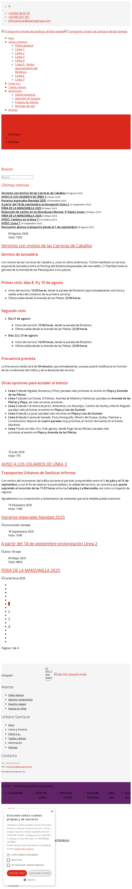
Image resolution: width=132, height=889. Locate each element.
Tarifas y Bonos (17, 87)
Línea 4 (19, 61)
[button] (29, 879)
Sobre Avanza (16, 695)
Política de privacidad (92, 795)
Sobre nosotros (25, 95)
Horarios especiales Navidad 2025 (33, 517)
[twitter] (9, 7)
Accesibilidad (15, 792)
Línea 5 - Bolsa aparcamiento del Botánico (26, 68)
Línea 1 (19, 49)
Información (15, 91)
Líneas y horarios (17, 41)
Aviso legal (111, 795)
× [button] (52, 811)
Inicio (11, 38)
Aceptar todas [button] (17, 873)
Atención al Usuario (27, 98)
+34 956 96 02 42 (19, 13)
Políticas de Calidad (65, 795)
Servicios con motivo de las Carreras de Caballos (46, 245)
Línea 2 (19, 53)
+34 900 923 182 (18, 17)
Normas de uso (25, 106)
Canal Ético (127, 795)
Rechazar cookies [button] (40, 873)
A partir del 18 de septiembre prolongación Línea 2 (49, 543)
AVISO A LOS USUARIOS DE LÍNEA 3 (34, 464)
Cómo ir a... (14, 83)
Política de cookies (40, 795)
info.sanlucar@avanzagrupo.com (29, 21)
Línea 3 (19, 57)
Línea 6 (19, 76)
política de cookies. (24, 848)
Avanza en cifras (17, 708)
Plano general (24, 45)
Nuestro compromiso (20, 699)
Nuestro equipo (17, 704)
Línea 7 (19, 79)
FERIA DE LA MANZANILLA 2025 (30, 570)
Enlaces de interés (26, 102)
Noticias (13, 110)
